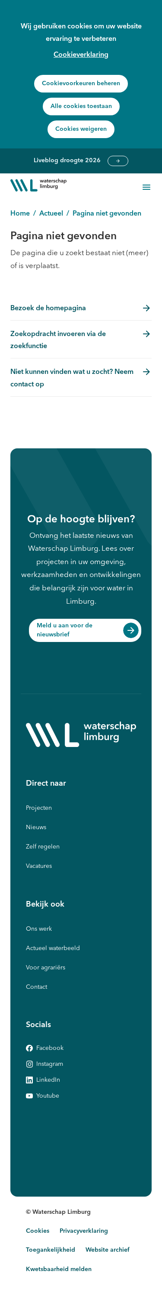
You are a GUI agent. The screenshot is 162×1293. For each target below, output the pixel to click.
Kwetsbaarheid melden (59, 1269)
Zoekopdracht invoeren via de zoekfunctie (58, 340)
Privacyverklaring (84, 1231)
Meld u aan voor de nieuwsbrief (64, 630)
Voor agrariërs (45, 968)
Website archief (108, 1250)
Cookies (37, 1231)
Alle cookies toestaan (81, 106)
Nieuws (36, 827)
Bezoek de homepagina (48, 308)
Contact (36, 987)
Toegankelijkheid (50, 1250)
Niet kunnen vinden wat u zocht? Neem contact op (71, 378)
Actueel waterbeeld (53, 948)
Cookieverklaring (81, 55)
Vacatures (39, 866)
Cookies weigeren (81, 129)
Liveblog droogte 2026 (118, 161)
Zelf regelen (43, 847)
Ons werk (39, 929)
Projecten (39, 808)
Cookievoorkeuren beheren (81, 83)
